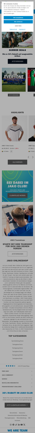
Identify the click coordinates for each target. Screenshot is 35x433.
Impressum (22, 29)
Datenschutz (13, 29)
